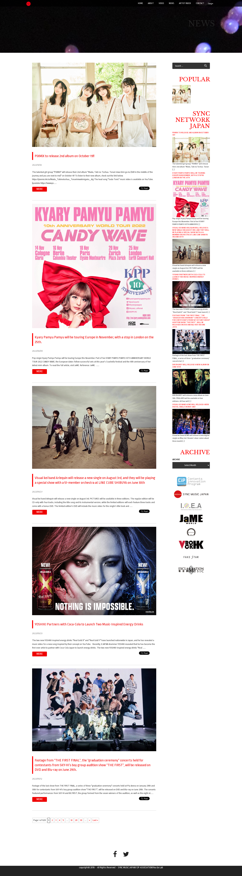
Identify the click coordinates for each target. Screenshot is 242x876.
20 (76, 820)
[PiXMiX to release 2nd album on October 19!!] (191, 149)
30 (81, 820)
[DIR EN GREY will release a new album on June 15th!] (191, 381)
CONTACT (200, 3)
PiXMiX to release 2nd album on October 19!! (190, 133)
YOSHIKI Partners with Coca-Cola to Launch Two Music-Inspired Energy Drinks (188, 276)
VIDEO (161, 3)
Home (140, 3)
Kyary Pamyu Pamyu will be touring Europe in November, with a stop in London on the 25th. (188, 175)
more (39, 189)
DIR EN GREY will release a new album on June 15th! (190, 365)
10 (71, 820)
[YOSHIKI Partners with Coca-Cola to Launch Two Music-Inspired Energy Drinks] (191, 294)
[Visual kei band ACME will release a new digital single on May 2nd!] (191, 421)
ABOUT (151, 3)
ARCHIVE (176, 459)
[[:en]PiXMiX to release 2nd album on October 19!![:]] (181, 94)
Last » (95, 820)
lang (210, 3)
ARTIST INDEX (185, 3)
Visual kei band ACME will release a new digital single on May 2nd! (190, 405)
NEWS (171, 3)
